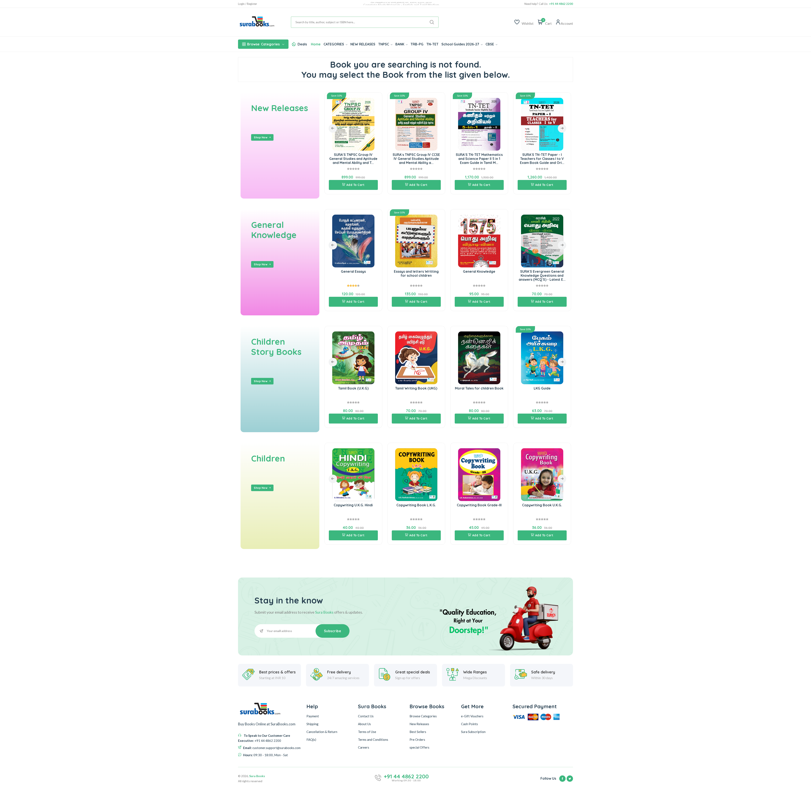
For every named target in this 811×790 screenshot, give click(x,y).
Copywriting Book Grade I (542, 505)
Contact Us (366, 716)
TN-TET (432, 44)
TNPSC (384, 44)
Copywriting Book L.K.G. (353, 505)
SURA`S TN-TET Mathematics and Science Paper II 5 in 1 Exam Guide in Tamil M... (416, 159)
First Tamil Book (542, 388)
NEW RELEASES (362, 44)
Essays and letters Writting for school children (353, 273)
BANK (400, 44)
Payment (312, 716)
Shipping (312, 724)
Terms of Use (367, 732)
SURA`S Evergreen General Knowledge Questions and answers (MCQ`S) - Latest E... (479, 275)
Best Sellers (418, 732)
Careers (363, 747)
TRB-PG (417, 44)
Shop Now (260, 137)
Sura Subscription (473, 732)
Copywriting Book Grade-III (416, 505)
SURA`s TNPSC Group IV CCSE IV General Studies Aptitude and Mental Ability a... (353, 159)
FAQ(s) (311, 739)
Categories (263, 44)
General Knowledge (274, 229)
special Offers (419, 747)
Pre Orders (417, 739)
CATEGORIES (334, 44)
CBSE (490, 44)
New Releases (279, 108)
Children (268, 458)
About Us (364, 724)
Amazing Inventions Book (542, 271)
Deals (302, 44)
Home (316, 44)
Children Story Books (276, 346)
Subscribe (332, 631)
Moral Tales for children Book (416, 388)
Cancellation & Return (321, 732)
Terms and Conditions (373, 739)
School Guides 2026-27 (460, 44)
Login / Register (247, 4)
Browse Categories (423, 716)
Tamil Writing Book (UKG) (353, 388)
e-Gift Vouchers (472, 716)
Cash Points (469, 724)
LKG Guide (479, 388)
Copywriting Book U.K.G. (479, 505)
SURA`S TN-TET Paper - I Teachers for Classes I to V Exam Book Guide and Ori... (479, 159)
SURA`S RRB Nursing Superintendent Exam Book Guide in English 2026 (542, 159)
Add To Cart (355, 185)
